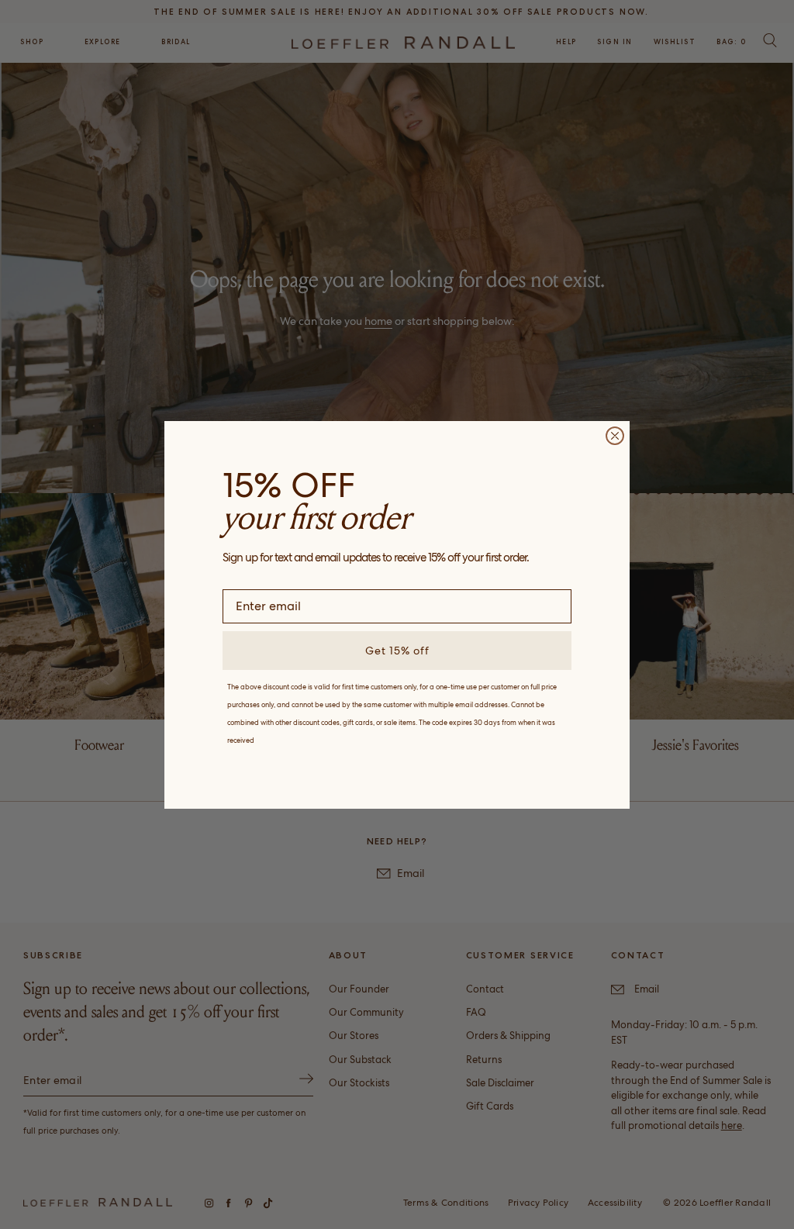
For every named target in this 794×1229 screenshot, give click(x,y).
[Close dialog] (614, 435)
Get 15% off (397, 651)
